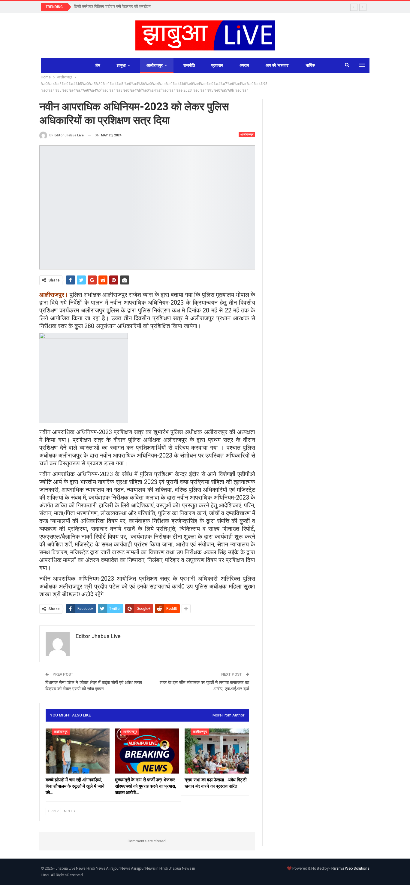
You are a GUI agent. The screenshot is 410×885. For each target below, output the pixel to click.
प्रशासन (217, 65)
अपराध (244, 65)
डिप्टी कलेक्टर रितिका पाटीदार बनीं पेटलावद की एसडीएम (112, 6)
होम (97, 65)
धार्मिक (310, 65)
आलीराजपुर (154, 65)
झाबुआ (121, 65)
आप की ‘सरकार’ (277, 65)
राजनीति (189, 65)
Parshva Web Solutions (350, 868)
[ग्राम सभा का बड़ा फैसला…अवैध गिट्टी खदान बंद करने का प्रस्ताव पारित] (217, 751)
